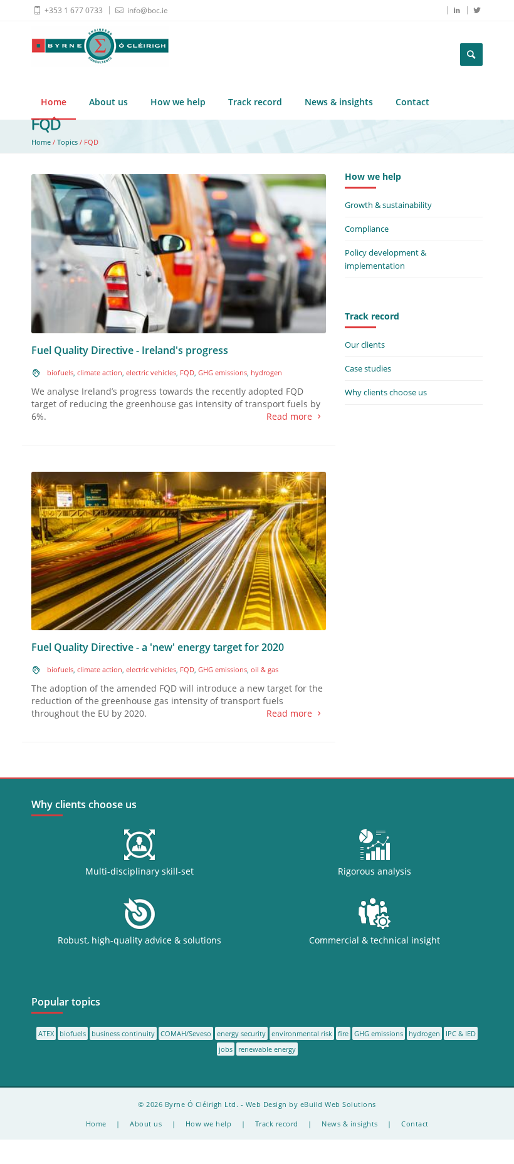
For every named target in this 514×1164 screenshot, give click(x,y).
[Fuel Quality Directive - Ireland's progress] (178, 253)
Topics (67, 142)
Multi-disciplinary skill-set (139, 871)
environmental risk (301, 1033)
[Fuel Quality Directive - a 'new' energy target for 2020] (178, 550)
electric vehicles (151, 372)
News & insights (339, 102)
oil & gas (264, 669)
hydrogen (266, 372)
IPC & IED (461, 1033)
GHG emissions (222, 372)
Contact (412, 102)
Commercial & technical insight (374, 940)
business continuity (123, 1033)
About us (108, 102)
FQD (187, 372)
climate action (99, 372)
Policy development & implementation (385, 259)
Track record (255, 102)
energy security (241, 1033)
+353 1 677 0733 (73, 10)
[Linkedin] (453, 10)
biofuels (60, 372)
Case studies (368, 368)
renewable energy (267, 1049)
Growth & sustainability (388, 204)
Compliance (367, 228)
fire (343, 1033)
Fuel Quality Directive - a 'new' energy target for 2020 (157, 647)
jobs (226, 1049)
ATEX (46, 1033)
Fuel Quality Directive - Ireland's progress (129, 350)
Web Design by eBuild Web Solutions (311, 1104)
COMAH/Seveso (185, 1033)
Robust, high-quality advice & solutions (139, 940)
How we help (178, 102)
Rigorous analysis (374, 871)
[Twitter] (473, 10)
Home (53, 102)
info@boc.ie (146, 10)
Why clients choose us (386, 392)
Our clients (365, 344)
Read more (289, 416)
